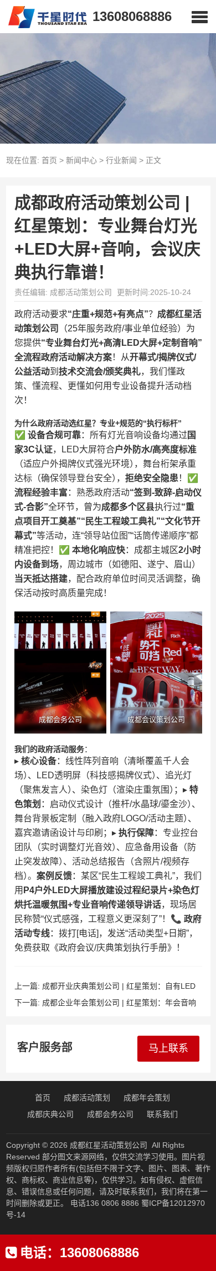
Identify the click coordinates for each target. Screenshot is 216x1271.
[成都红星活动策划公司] (43, 16)
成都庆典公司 (50, 1114)
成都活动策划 (87, 1097)
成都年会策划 (147, 1097)
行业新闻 (121, 160)
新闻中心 (81, 160)
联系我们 (162, 1114)
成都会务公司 (110, 1114)
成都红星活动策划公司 (108, 1145)
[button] (200, 16)
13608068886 (132, 16)
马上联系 (168, 1048)
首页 (49, 160)
